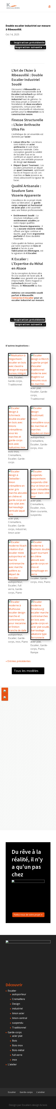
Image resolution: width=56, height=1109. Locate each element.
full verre (17, 1055)
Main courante (38, 511)
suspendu (36, 515)
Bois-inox (13, 451)
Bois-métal (18, 1050)
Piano (19, 592)
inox (40, 448)
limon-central (19, 1018)
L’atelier (12, 1064)
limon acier (14, 532)
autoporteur (37, 437)
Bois (10, 377)
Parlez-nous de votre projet (27, 914)
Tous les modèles (26, 671)
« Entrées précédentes (18, 661)
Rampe (34, 652)
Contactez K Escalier (22, 297)
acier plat (35, 388)
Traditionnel (15, 384)
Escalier (18, 377)
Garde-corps (15, 381)
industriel (21, 529)
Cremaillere (14, 455)
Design (16, 1003)
